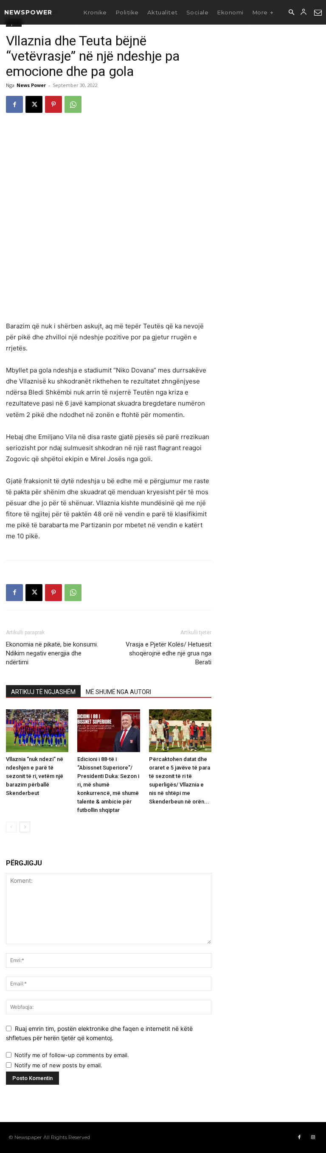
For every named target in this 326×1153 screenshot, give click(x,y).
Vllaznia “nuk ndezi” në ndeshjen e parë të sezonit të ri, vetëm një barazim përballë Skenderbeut (34, 776)
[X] (33, 104)
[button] (291, 12)
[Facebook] (14, 104)
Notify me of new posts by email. (58, 1065)
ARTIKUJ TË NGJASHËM (43, 691)
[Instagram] (313, 1137)
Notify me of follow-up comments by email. (71, 1055)
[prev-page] (11, 827)
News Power (31, 85)
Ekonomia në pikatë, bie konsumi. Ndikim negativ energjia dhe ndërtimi (52, 653)
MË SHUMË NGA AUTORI (118, 691)
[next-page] (25, 827)
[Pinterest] (53, 104)
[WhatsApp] (73, 104)
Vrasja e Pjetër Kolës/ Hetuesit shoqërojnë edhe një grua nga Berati (168, 653)
